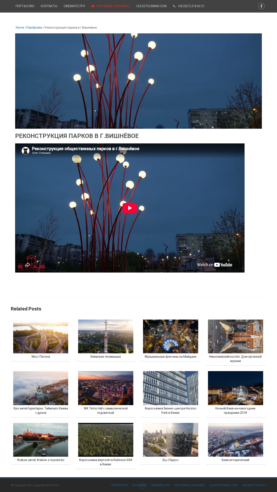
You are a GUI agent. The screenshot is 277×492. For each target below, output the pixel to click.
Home (19, 27)
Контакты (49, 6)
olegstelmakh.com (151, 6)
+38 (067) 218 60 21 (191, 6)
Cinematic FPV (74, 6)
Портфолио (25, 6)
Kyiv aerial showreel (113, 6)
